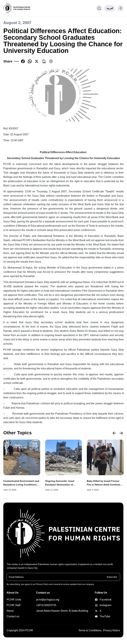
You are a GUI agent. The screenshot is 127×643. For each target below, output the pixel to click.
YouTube (100, 616)
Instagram (100, 605)
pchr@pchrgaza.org (47, 599)
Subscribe (112, 577)
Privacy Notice (111, 630)
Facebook (100, 599)
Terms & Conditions (89, 630)
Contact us (13, 616)
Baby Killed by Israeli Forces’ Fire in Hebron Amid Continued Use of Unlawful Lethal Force (104, 483)
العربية (110, 8)
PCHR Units (14, 599)
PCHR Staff (13, 605)
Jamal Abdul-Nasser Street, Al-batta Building (62, 610)
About (10, 610)
